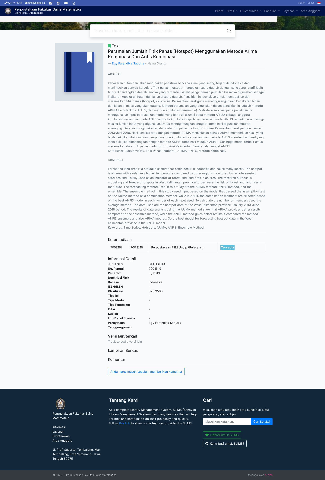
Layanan (289, 11)
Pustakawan (61, 436)
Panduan (270, 11)
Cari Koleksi (261, 421)
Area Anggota (310, 11)
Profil (230, 11)
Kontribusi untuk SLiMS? (227, 443)
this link (124, 423)
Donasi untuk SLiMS (224, 435)
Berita (219, 11)
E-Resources (249, 11)
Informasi (59, 427)
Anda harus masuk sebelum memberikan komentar (146, 371)
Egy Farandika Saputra (128, 63)
